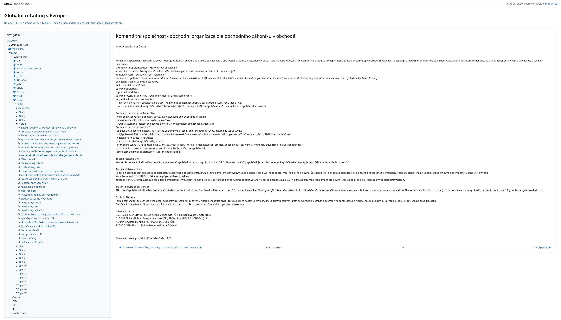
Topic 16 (22, 289)
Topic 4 (56, 23)
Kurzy (18, 23)
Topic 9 (21, 261)
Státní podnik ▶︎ (542, 247)
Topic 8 (21, 257)
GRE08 (45, 23)
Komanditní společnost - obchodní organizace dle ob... (93, 23)
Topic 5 (21, 246)
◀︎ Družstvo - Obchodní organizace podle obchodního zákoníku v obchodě (160, 247)
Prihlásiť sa (551, 3)
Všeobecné (24, 108)
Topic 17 (22, 293)
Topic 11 (22, 269)
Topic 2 (21, 115)
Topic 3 (21, 119)
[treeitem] (57, 177)
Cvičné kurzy (32, 23)
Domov (8, 23)
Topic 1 (21, 111)
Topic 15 (22, 285)
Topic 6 (21, 250)
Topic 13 (22, 277)
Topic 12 (22, 273)
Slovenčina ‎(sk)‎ (22, 3)
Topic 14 (22, 281)
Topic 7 (21, 253)
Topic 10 (22, 265)
